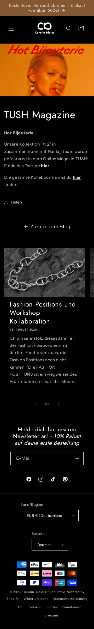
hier (45, 165)
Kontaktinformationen (64, 607)
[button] (11, 28)
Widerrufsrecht (36, 599)
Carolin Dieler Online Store (43, 592)
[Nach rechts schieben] (58, 404)
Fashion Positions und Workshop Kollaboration (43, 312)
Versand (35, 607)
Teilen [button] (16, 202)
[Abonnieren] (77, 458)
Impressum (49, 615)
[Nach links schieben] (35, 404)
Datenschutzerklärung (69, 599)
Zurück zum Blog (50, 227)
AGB (20, 607)
